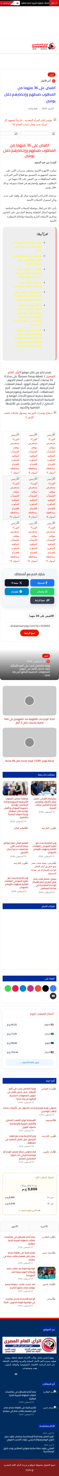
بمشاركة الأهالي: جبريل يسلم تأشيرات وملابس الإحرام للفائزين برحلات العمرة (45, 803)
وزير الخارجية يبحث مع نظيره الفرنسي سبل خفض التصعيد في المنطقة (20, 1139)
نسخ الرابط (40, 600)
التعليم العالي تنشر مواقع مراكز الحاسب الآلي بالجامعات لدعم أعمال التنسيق (16, 847)
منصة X (14, 582)
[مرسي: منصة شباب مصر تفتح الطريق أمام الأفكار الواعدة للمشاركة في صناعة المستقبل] (43, 868)
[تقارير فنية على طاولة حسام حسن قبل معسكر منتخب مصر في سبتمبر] (47, 1257)
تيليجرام (14, 591)
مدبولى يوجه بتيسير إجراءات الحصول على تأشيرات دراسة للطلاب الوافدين (29, 1109)
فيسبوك (40, 582)
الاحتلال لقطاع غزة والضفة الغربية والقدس (28, 284)
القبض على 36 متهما (40, 615)
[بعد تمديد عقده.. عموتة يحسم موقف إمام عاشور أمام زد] (47, 1289)
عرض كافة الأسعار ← (29, 1062)
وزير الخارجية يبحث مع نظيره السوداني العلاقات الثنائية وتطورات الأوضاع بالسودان (16, 882)
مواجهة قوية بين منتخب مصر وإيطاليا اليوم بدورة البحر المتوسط (21, 1271)
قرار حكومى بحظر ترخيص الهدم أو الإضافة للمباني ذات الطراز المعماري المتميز (19, 1155)
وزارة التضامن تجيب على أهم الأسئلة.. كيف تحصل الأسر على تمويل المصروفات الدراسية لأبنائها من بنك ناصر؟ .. (30, 670)
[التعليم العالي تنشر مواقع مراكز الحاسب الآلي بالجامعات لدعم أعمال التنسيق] (15, 833)
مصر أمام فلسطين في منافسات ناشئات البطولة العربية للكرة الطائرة (19, 1240)
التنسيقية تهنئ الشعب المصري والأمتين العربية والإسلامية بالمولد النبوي (21, 1123)
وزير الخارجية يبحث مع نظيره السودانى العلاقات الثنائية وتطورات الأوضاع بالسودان (44, 847)
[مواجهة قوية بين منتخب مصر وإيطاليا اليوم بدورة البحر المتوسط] (47, 1273)
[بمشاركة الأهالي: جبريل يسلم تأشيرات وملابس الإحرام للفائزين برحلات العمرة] (43, 788)
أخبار (51, 74)
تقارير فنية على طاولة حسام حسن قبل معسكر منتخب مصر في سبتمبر (19, 1256)
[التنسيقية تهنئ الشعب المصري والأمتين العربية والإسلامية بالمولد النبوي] (47, 1124)
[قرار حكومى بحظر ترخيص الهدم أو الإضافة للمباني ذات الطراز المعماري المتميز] (47, 1156)
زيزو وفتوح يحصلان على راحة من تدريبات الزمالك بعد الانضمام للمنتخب (28, 295)
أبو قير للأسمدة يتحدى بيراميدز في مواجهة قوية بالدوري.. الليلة (19, 1300)
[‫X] (39, 1374)
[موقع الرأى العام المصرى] (43, 46)
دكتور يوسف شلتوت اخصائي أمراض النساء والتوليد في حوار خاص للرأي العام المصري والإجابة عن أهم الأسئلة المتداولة (27, 314)
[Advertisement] (29, 23)
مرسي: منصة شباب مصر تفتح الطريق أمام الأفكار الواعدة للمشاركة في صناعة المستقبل (44, 883)
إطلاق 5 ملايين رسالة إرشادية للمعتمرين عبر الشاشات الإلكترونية (29, 273)
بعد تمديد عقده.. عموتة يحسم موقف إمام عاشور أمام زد (20, 1286)
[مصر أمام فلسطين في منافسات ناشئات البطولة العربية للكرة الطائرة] (47, 1241)
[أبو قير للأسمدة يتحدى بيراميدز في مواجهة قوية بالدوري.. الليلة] (47, 1303)
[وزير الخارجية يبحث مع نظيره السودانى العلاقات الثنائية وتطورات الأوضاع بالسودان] (43, 833)
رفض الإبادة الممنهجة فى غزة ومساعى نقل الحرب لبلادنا (26, 246)
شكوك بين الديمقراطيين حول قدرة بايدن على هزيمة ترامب (27, 259)
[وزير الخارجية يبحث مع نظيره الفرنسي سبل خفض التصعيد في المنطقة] (47, 1140)
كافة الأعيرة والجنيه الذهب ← (29, 1210)
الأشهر (14, 1226)
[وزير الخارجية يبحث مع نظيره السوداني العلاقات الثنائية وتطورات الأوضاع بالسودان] (15, 868)
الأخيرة (44, 1226)
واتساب (40, 591)
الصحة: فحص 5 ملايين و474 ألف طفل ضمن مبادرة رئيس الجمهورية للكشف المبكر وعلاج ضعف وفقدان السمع (28, 337)
